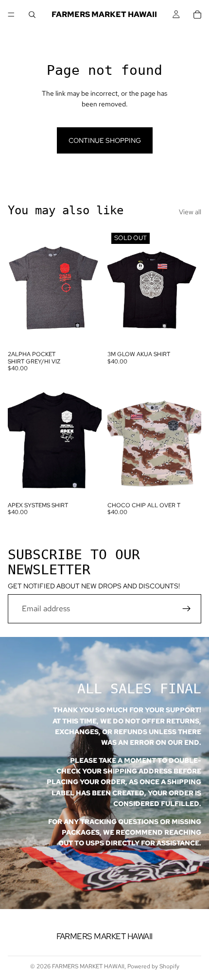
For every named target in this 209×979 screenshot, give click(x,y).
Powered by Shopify (153, 966)
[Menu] (11, 14)
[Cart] (197, 14)
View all (190, 211)
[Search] (32, 14)
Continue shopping (105, 140)
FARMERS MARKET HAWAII (88, 966)
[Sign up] (186, 609)
